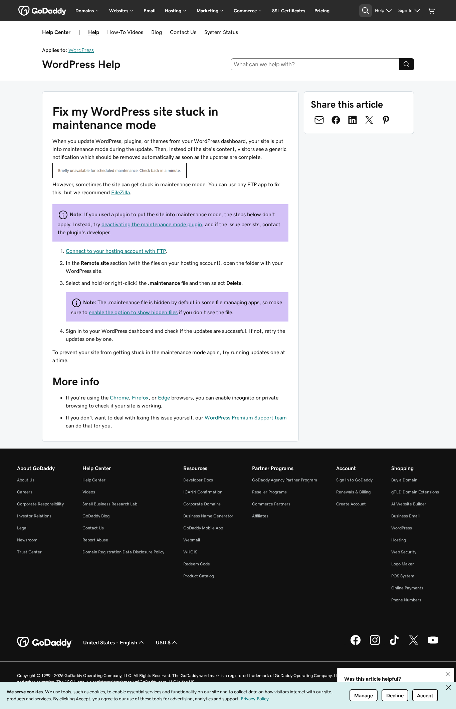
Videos (88, 492)
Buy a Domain (404, 480)
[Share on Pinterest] (386, 120)
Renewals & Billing (353, 492)
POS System (402, 576)
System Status (221, 32)
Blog (156, 32)
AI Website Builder (408, 504)
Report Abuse (95, 540)
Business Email (405, 516)
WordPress (81, 50)
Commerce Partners (271, 504)
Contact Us (183, 32)
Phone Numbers (406, 600)
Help (93, 32)
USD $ (163, 642)
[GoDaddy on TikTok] (394, 644)
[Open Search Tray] (365, 10)
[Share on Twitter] (369, 120)
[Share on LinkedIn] (352, 120)
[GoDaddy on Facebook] (356, 644)
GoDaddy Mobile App (203, 528)
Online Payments (407, 588)
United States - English (110, 642)
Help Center (93, 480)
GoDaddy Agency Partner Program (284, 480)
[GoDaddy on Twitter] (414, 644)
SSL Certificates (288, 10)
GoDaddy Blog (95, 516)
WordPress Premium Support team (246, 417)
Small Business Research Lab (109, 504)
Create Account (351, 504)
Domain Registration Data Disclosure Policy (123, 552)
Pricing (321, 10)
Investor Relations (34, 516)
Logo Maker (402, 564)
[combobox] (315, 64)
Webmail (191, 540)
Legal (22, 528)
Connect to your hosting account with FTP (116, 251)
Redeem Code (196, 564)
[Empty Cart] (431, 10)
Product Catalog (198, 576)
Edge (164, 397)
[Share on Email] (319, 120)
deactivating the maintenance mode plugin (151, 224)
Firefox (140, 397)
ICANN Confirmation (202, 492)
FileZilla (120, 192)
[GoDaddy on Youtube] (433, 644)
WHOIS (190, 552)
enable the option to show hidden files (133, 312)
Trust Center (29, 552)
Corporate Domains (202, 504)
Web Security (403, 552)
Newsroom (27, 540)
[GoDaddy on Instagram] (375, 644)
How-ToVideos (125, 32)
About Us (25, 480)
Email (150, 10)
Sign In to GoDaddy (354, 480)
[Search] (406, 64)
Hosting (398, 540)
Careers (24, 492)
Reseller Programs (269, 492)
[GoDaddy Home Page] (44, 642)
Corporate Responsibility (40, 504)
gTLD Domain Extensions (415, 492)
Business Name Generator (208, 516)
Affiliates (260, 516)
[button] (448, 674)
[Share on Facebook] (335, 120)
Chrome (119, 397)
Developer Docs (198, 480)
